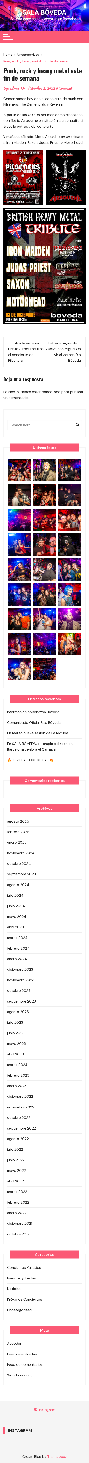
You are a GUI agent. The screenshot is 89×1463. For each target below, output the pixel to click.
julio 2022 (15, 1149)
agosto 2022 (18, 1138)
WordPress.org (19, 1375)
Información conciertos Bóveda (33, 711)
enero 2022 (16, 1212)
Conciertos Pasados (24, 1267)
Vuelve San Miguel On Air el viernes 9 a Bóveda (63, 354)
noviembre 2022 (20, 1107)
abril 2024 (15, 927)
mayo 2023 (16, 1043)
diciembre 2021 (19, 1223)
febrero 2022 (18, 1202)
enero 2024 (17, 958)
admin (14, 88)
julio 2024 (15, 895)
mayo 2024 (16, 916)
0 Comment (64, 88)
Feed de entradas (22, 1354)
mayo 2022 (16, 1170)
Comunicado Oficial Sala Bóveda (34, 722)
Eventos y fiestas (21, 1278)
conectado (51, 391)
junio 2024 (16, 905)
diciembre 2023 (20, 969)
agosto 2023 (18, 1011)
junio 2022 (15, 1160)
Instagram (46, 1409)
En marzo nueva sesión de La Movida (37, 733)
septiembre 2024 (21, 874)
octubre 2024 (19, 863)
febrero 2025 (18, 831)
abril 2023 (15, 1054)
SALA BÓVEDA (44, 12)
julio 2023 (15, 1022)
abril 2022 (15, 1181)
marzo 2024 (17, 937)
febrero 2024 (18, 948)
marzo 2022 (17, 1191)
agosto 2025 (18, 821)
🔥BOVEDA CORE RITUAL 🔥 (30, 760)
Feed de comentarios (25, 1364)
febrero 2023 (18, 1075)
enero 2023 (16, 1085)
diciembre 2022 (20, 1096)
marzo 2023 (17, 1064)
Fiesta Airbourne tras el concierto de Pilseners (26, 354)
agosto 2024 (18, 884)
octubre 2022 (18, 1117)
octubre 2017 (18, 1234)
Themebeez (57, 1456)
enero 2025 (17, 842)
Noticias (14, 1288)
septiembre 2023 (21, 1001)
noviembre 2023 (20, 980)
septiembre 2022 (21, 1128)
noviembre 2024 (21, 853)
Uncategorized (19, 1310)
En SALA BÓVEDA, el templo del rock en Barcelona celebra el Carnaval (40, 746)
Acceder (14, 1343)
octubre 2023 (18, 990)
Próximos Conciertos (24, 1299)
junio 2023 (15, 1032)
